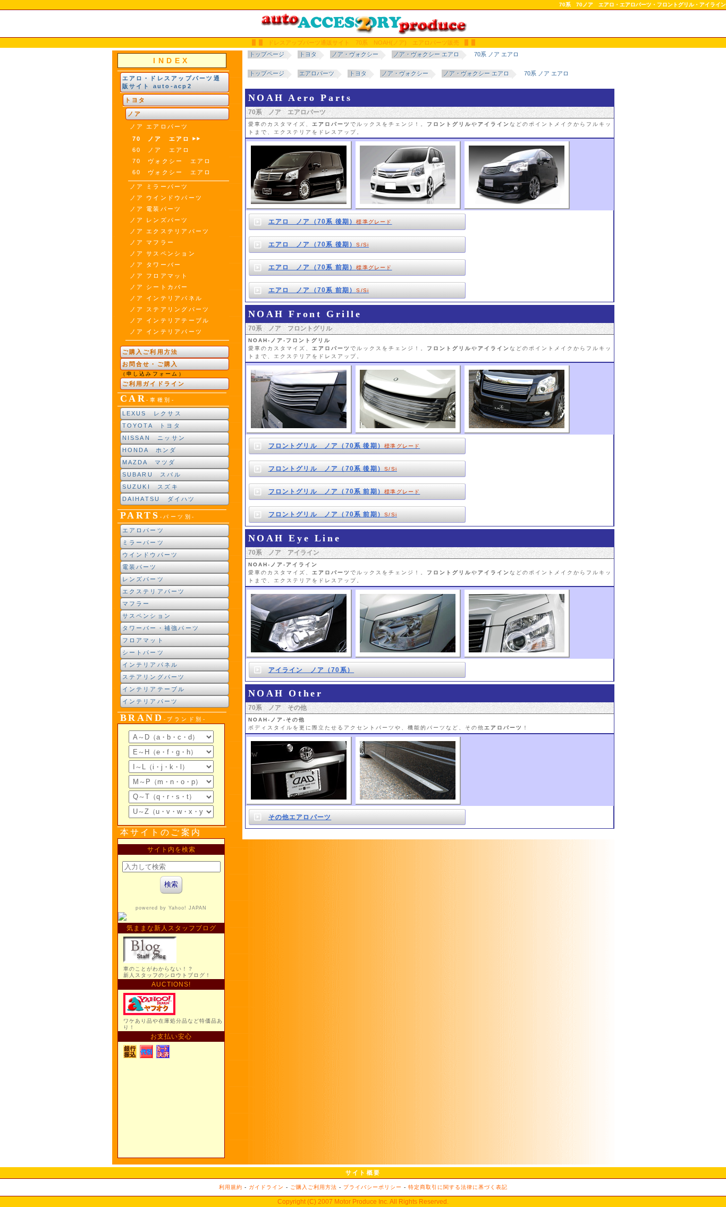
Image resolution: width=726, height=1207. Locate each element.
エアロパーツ (143, 530)
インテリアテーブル (153, 689)
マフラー (136, 603)
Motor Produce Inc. (361, 1201)
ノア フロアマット (159, 276)
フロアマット (143, 640)
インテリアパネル (150, 664)
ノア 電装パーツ (156, 209)
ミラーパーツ (143, 542)
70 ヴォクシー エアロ (172, 161)
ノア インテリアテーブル (170, 320)
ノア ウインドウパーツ (166, 197)
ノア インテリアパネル (166, 298)
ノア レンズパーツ (159, 220)
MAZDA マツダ (149, 462)
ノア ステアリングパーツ (170, 309)
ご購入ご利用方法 (150, 351)
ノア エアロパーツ (159, 126)
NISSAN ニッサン (154, 438)
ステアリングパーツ (153, 677)
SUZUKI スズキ (150, 486)
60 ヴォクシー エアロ (172, 172)
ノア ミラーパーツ (159, 186)
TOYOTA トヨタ (151, 425)
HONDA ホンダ (149, 450)
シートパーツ (143, 652)
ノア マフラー (152, 242)
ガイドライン (266, 1187)
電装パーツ (139, 567)
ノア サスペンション (163, 253)
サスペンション (147, 616)
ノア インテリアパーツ (166, 331)
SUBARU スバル (151, 474)
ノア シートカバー (159, 287)
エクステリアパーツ (153, 591)
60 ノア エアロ (161, 150)
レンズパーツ (143, 579)
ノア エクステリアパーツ (170, 231)
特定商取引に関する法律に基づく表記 (458, 1187)
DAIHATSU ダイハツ (159, 499)
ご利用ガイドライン (153, 383)
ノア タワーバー (156, 264)
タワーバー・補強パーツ (161, 628)
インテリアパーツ (150, 701)
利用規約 (230, 1187)
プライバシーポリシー (372, 1187)
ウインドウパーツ (150, 554)
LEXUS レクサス (152, 413)
